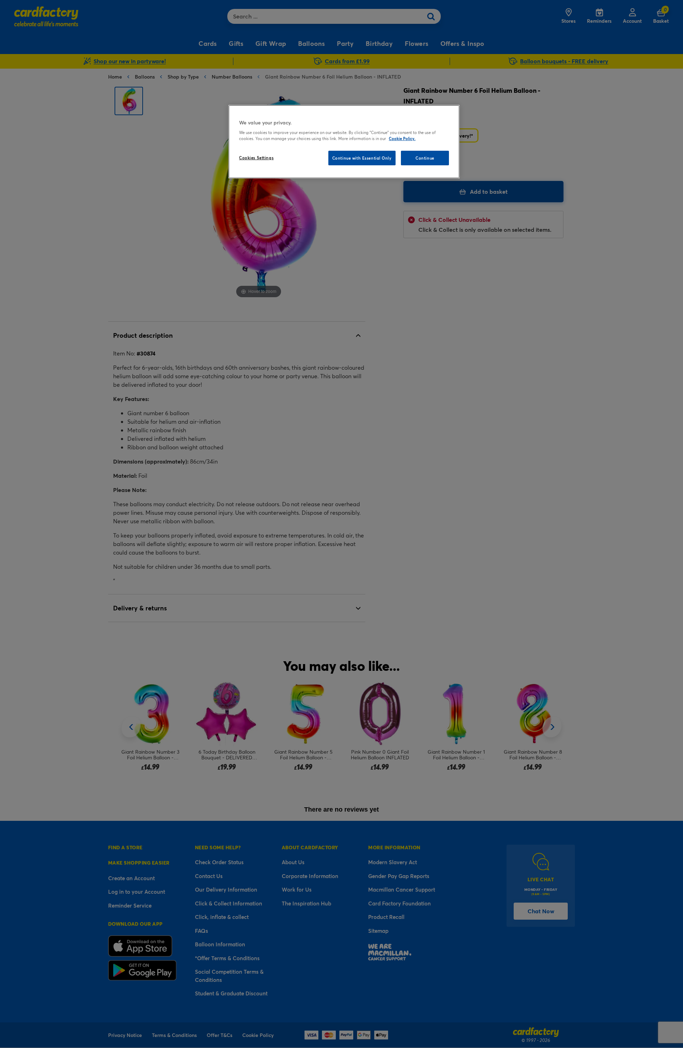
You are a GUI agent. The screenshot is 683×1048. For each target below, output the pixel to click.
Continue (424, 158)
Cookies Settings (256, 157)
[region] (344, 142)
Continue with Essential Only (362, 158)
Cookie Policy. (402, 138)
